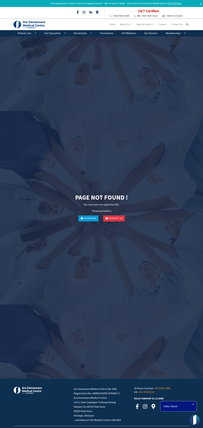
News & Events (144, 24)
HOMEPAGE (89, 218)
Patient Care (25, 33)
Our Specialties (52, 33)
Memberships (173, 33)
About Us (125, 24)
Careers (163, 24)
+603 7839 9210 (147, 16)
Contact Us (177, 24)
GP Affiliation (129, 33)
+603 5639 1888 (121, 16)
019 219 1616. (164, 3)
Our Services (80, 33)
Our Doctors (150, 33)
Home (112, 24)
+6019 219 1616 (174, 16)
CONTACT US (115, 218)
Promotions (106, 33)
